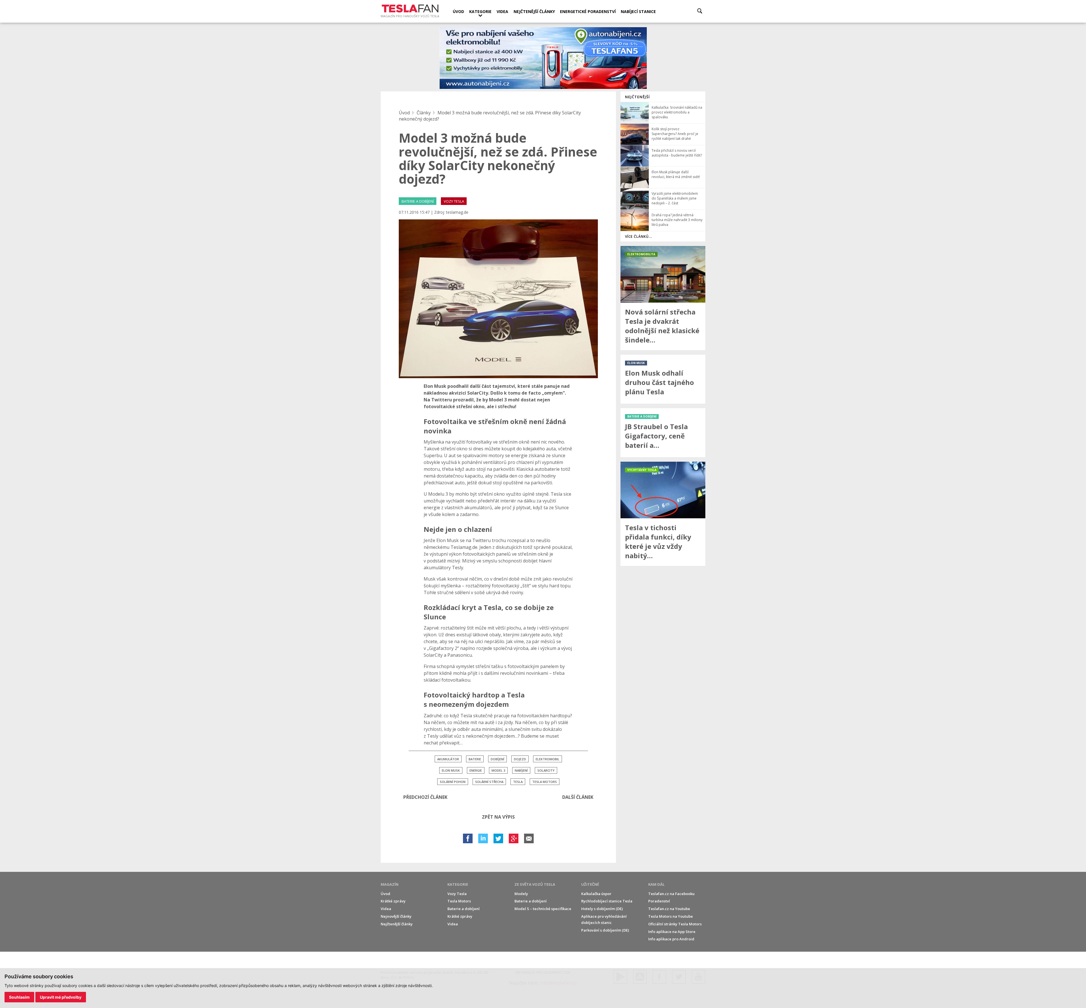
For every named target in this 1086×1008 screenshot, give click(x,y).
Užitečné (590, 884)
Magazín (389, 884)
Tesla (518, 782)
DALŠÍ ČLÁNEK (577, 797)
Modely (521, 893)
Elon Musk (451, 770)
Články (424, 113)
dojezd (520, 759)
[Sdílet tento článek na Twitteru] (498, 838)
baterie (475, 759)
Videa (502, 11)
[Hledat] (699, 11)
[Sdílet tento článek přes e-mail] (529, 838)
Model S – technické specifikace (542, 908)
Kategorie (480, 11)
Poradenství (659, 901)
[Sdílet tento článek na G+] (513, 838)
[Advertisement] (662, 655)
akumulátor (448, 759)
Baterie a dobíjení (463, 908)
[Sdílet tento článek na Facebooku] (468, 838)
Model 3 (498, 770)
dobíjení (497, 759)
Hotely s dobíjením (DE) (602, 908)
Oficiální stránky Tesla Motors (675, 923)
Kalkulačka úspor (596, 893)
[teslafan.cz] (543, 58)
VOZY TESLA (454, 201)
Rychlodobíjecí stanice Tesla (606, 901)
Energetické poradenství (588, 11)
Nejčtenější (637, 96)
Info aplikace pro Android (671, 938)
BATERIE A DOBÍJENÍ (418, 201)
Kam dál (656, 884)
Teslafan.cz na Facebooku (671, 893)
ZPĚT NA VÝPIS (498, 817)
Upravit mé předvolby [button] (60, 997)
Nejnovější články (396, 916)
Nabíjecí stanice (638, 11)
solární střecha (489, 782)
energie (475, 770)
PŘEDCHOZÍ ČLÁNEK (425, 797)
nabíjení (521, 770)
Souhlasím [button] (19, 997)
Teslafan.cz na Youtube (669, 908)
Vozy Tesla (457, 893)
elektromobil (547, 759)
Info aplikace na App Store (671, 931)
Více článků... (638, 236)
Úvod (458, 11)
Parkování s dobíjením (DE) (605, 930)
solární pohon (453, 782)
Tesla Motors (544, 782)
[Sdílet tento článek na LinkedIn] (483, 838)
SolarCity (546, 770)
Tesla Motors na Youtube (670, 916)
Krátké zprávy (393, 901)
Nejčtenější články (534, 11)
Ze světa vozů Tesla (534, 884)
